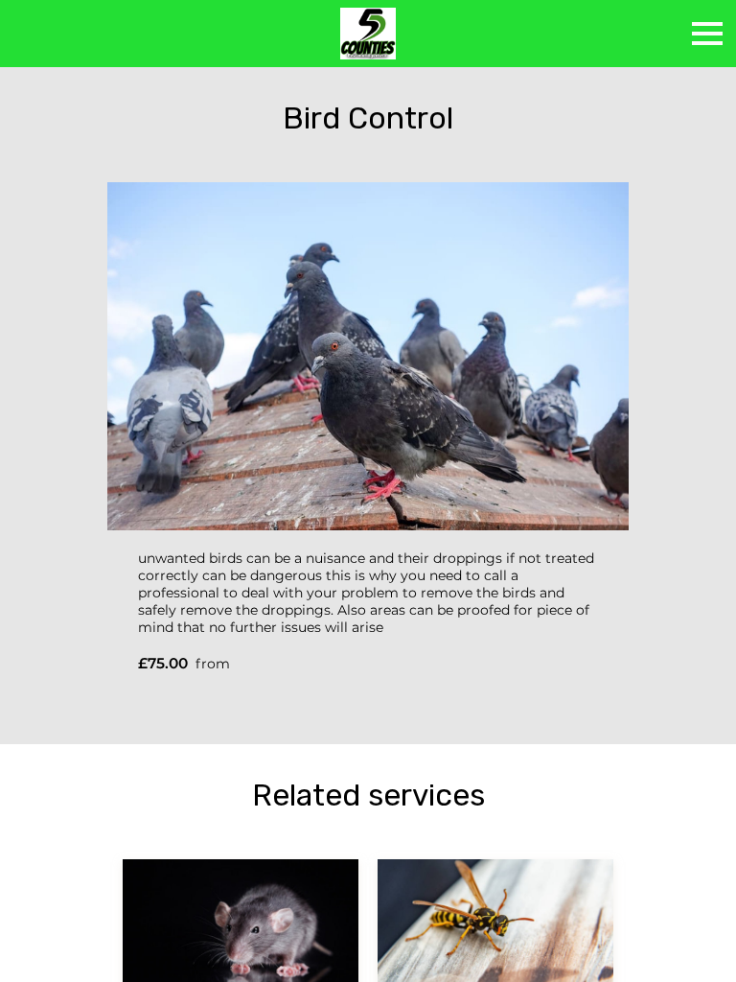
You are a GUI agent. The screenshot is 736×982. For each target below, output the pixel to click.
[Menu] (707, 33)
